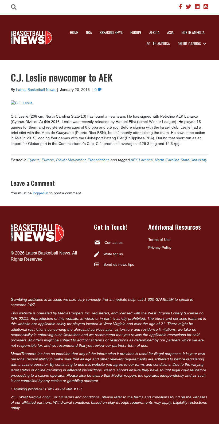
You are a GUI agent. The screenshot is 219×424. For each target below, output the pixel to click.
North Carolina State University (181, 160)
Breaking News (111, 32)
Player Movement (71, 160)
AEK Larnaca (142, 160)
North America (193, 32)
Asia (170, 32)
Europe (136, 32)
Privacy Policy (159, 247)
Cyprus (34, 160)
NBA (89, 32)
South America (158, 43)
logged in (40, 193)
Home (74, 32)
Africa (154, 32)
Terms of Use (159, 239)
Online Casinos (189, 43)
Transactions (99, 160)
